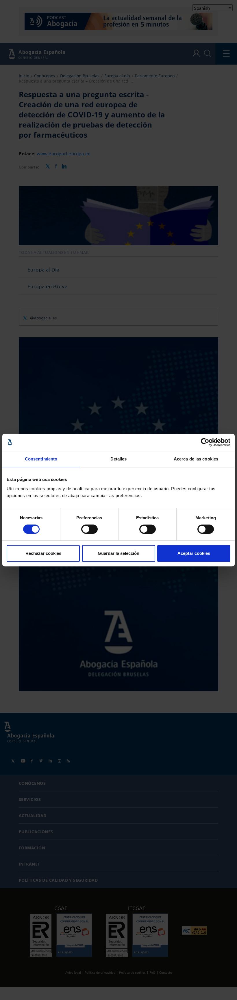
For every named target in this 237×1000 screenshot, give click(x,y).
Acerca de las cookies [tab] (196, 458)
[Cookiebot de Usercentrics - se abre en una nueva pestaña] (205, 442)
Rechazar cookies (43, 553)
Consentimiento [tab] (41, 458)
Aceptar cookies (193, 553)
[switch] (89, 529)
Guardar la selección (118, 553)
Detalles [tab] (118, 458)
